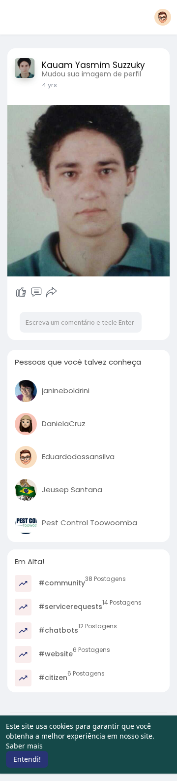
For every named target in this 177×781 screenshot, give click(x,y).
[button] (163, 17)
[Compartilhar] (51, 292)
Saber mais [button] (24, 745)
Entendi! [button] (27, 759)
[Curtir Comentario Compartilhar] (36, 292)
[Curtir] (21, 292)
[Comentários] (36, 292)
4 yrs (49, 85)
